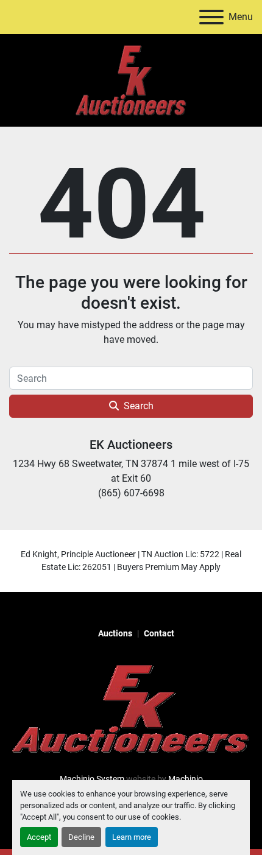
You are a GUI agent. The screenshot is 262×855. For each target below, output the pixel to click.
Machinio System (92, 779)
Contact (159, 633)
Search (139, 406)
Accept (39, 837)
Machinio (185, 779)
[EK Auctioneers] (131, 708)
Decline (81, 837)
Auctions (115, 633)
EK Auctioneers (131, 444)
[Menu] (211, 17)
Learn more (131, 837)
